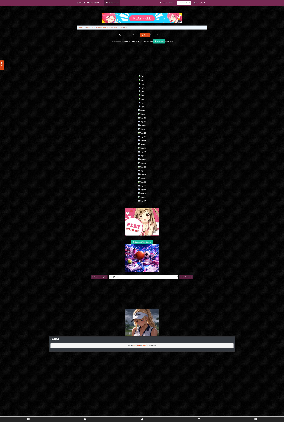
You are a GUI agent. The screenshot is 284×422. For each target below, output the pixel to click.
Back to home (112, 3)
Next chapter (199, 3)
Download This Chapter (142, 242)
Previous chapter (167, 3)
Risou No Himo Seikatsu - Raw (90, 3)
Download (160, 41)
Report (145, 35)
